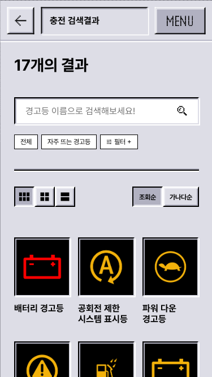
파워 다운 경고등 (159, 313)
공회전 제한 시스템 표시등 (103, 313)
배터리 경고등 (38, 307)
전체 (25, 142)
